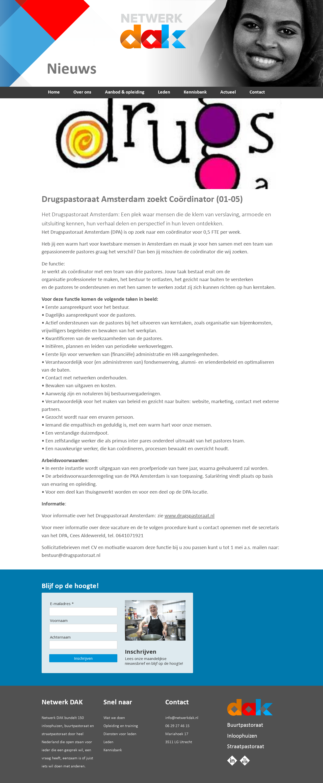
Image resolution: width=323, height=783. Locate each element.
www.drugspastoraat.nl (189, 516)
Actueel (228, 92)
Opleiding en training (120, 726)
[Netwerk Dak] (250, 707)
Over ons (82, 92)
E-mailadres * (62, 603)
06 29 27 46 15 (177, 726)
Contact (257, 92)
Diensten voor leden (119, 734)
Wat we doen (114, 718)
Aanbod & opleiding (124, 92)
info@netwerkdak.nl (181, 718)
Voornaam (59, 620)
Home (54, 92)
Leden (164, 92)
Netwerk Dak (151, 24)
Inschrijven (83, 658)
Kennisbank (195, 92)
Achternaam (60, 637)
